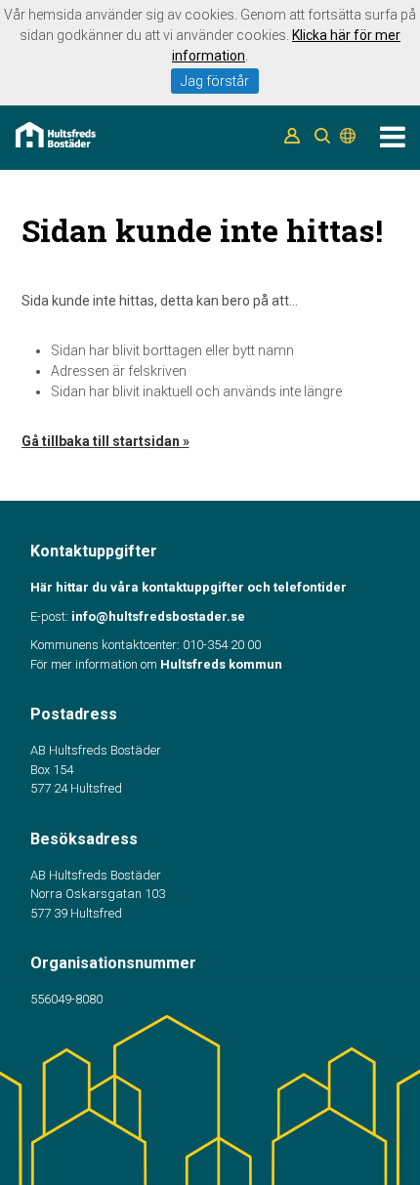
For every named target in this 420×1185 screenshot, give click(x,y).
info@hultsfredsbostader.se (158, 616)
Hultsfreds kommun (221, 664)
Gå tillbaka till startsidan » (105, 441)
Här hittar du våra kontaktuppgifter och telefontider (188, 587)
